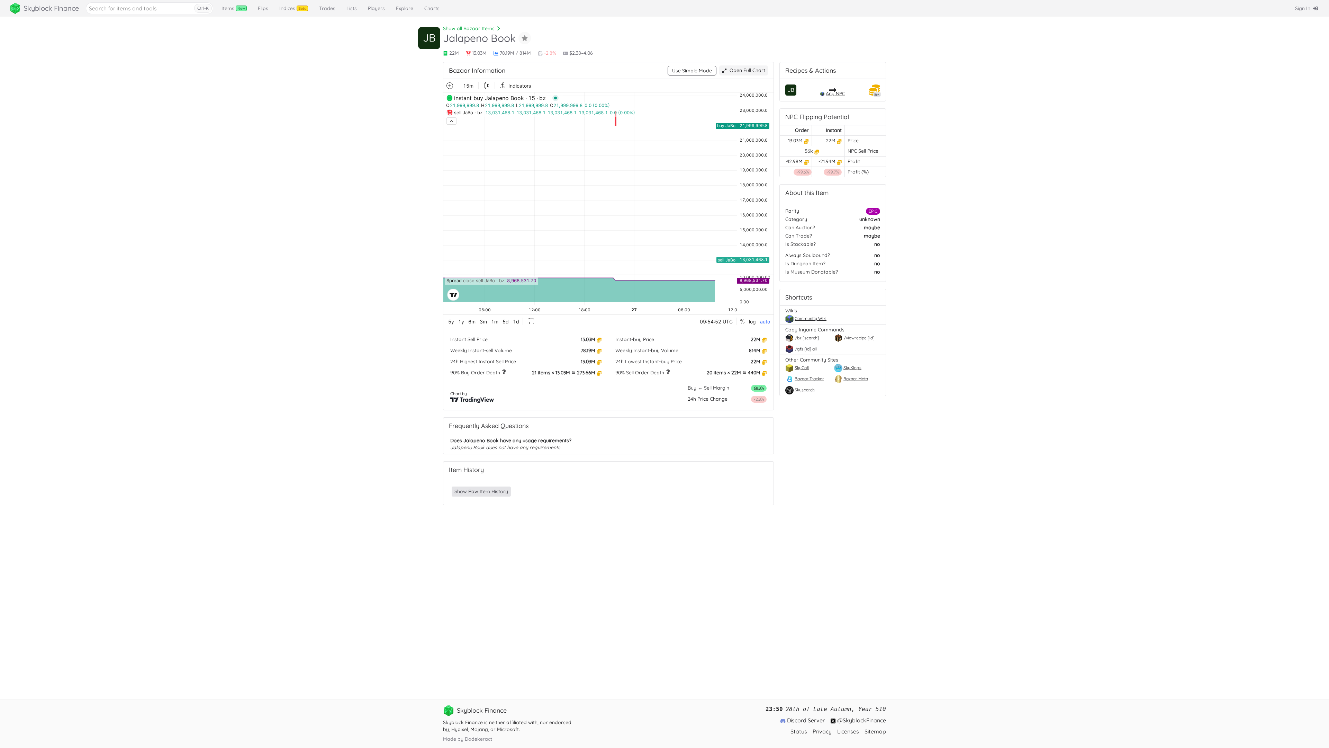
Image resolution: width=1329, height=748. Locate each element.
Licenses (848, 731)
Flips (263, 8)
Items (233, 8)
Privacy (822, 731)
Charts (432, 8)
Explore (404, 8)
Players (376, 8)
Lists (351, 8)
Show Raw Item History (481, 491)
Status (798, 731)
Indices (292, 8)
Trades (327, 8)
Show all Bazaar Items (469, 28)
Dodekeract (478, 739)
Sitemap (875, 731)
